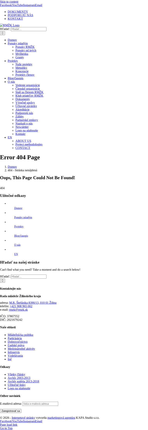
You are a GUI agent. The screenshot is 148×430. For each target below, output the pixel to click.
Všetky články (16, 374)
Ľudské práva (16, 345)
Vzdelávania (15, 355)
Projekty (19, 226)
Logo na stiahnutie (19, 388)
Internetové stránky (23, 417)
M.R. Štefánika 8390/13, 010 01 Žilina (32, 302)
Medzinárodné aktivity (21, 348)
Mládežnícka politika (20, 334)
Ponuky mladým (23, 217)
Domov (18, 208)
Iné (10, 359)
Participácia (15, 338)
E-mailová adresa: (11, 403)
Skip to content (9, 1)
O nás (17, 244)
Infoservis (14, 352)
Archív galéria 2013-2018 (23, 381)
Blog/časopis (21, 235)
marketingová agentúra (61, 417)
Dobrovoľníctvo (18, 341)
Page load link (8, 424)
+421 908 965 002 (21, 306)
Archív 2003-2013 (19, 378)
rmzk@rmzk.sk (18, 309)
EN (16, 254)
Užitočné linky (17, 384)
